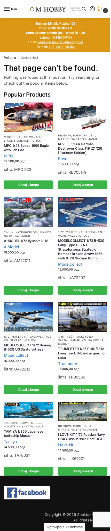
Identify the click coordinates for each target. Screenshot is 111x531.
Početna (10, 58)
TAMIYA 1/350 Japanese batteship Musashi (23, 433)
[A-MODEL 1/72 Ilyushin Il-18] (28, 212)
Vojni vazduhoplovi (74, 235)
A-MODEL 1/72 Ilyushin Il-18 (26, 241)
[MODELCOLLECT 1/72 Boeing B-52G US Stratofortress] (28, 316)
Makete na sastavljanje (23, 137)
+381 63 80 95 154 (62, 47)
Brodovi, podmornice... (76, 135)
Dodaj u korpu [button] (28, 185)
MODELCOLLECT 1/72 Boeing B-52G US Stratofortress (27, 347)
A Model (11, 246)
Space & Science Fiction (23, 140)
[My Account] (92, 9)
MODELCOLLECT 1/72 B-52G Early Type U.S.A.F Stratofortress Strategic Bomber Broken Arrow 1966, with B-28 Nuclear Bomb (81, 249)
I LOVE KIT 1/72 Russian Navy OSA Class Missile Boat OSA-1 (82, 436)
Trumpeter (67, 363)
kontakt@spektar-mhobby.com (60, 42)
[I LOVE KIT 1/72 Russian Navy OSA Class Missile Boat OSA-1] (82, 411)
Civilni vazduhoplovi (21, 232)
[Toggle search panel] (83, 9)
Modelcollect (70, 264)
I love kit (65, 444)
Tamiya (10, 441)
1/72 (61, 232)
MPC (8, 156)
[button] (101, 9)
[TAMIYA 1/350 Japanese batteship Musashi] (28, 410)
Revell (63, 158)
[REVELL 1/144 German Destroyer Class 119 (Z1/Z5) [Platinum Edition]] (82, 116)
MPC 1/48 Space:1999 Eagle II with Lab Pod (28, 147)
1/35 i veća (66, 336)
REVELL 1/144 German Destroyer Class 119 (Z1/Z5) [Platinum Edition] (80, 148)
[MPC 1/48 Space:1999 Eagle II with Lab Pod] (28, 117)
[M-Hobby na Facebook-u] (55, 492)
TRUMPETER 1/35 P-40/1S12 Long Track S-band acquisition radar (82, 353)
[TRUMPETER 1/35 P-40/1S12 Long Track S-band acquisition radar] (82, 317)
